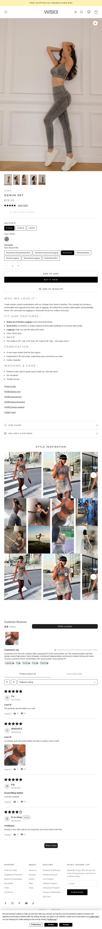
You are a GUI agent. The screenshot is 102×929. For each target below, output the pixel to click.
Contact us (8, 892)
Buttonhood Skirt (51, 257)
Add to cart (51, 274)
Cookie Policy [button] (94, 917)
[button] (89, 12)
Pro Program (48, 879)
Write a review (65, 626)
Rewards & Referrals (51, 870)
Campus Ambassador (52, 892)
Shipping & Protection (13, 874)
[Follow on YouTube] (26, 903)
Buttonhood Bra (83, 252)
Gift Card (46, 896)
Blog (31, 883)
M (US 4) (20, 227)
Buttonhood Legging (31, 257)
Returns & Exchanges (13, 879)
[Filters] (13, 682)
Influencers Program (51, 888)
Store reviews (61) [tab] (74, 674)
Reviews (32, 874)
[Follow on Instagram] (12, 903)
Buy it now (51, 280)
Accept (66, 925)
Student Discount (50, 874)
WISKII (8, 191)
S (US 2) (9, 227)
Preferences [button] (52, 919)
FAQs (6, 888)
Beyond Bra (67, 252)
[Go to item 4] (25, 179)
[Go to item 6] (42, 179)
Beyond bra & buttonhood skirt (18, 252)
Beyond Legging (12, 257)
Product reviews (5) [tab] (28, 674)
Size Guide (8, 883)
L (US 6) (31, 227)
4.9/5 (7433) (23, 205)
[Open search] (7, 682)
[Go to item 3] (16, 179)
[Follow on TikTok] (33, 903)
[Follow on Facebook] (5, 903)
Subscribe (77, 892)
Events (31, 879)
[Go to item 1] (12, 638)
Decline (51, 925)
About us (33, 870)
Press (31, 888)
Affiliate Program (50, 883)
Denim (6, 239)
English (56, 909)
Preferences (36, 925)
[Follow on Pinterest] (19, 903)
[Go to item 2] (8, 179)
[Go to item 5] (33, 179)
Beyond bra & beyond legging (46, 252)
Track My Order (10, 870)
